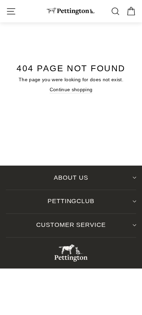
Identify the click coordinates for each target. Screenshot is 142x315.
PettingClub (71, 201)
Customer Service (70, 224)
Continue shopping (71, 89)
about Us (71, 177)
